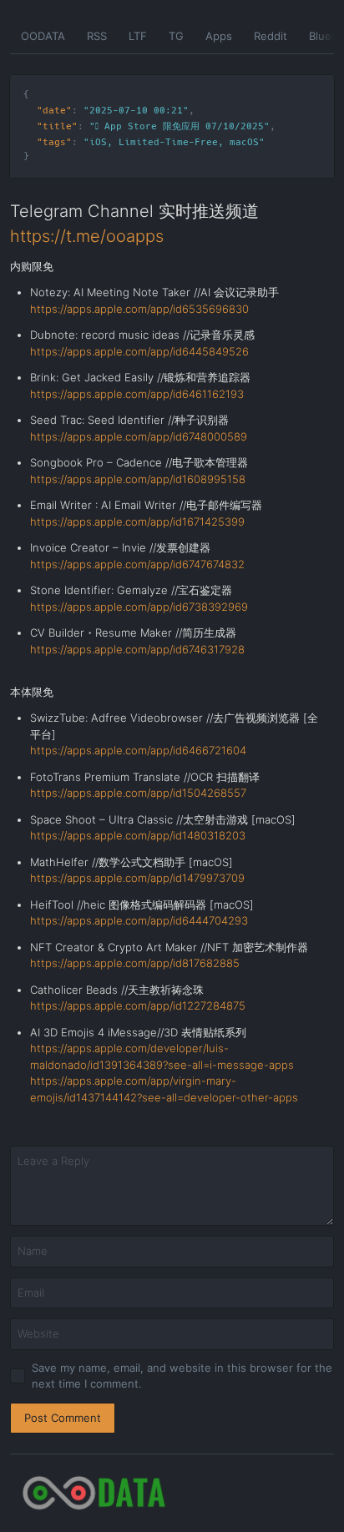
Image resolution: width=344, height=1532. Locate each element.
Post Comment (62, 1417)
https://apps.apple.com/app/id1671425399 (137, 521)
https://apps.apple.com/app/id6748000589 (138, 436)
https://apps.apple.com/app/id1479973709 (137, 877)
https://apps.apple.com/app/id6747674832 (137, 564)
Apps (218, 36)
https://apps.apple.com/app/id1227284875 (137, 1005)
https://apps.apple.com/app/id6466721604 (138, 750)
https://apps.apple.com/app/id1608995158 (137, 479)
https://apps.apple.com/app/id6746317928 (137, 649)
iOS (98, 142)
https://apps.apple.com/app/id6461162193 (137, 394)
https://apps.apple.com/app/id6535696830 (139, 308)
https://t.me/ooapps (87, 236)
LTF (138, 36)
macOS (244, 142)
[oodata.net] (172, 1493)
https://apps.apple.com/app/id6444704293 (139, 920)
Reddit (270, 36)
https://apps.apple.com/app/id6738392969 (139, 606)
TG (176, 36)
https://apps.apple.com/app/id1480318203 (137, 835)
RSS (97, 36)
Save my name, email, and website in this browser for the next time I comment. (182, 1376)
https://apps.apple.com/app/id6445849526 (139, 351)
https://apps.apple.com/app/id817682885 (135, 963)
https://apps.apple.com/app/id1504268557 (138, 792)
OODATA (43, 36)
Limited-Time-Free (168, 142)
